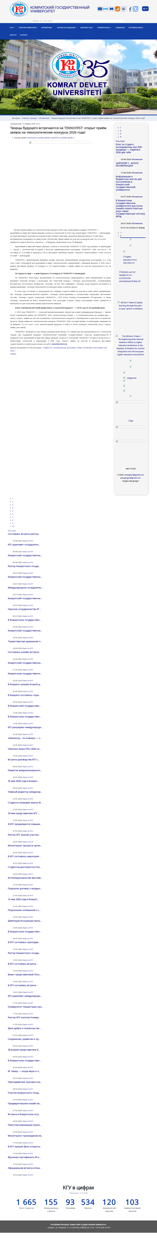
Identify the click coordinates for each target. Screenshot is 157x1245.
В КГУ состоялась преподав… (24, 942)
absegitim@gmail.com (134, 474)
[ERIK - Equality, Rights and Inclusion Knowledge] (131, 367)
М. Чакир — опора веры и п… (24, 1071)
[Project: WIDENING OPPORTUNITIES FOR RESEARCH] (131, 360)
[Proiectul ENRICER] (131, 251)
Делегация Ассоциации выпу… (25, 920)
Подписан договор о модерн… (25, 888)
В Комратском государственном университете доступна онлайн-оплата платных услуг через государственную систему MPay (130, 208)
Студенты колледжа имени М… (25, 802)
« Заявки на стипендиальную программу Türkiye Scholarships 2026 (69, 347)
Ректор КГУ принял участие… (24, 834)
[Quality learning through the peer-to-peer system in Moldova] (131, 314)
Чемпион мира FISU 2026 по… (24, 748)
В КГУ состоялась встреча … (23, 963)
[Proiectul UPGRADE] (131, 245)
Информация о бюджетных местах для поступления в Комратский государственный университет (129, 183)
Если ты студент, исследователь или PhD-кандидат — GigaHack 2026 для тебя (129, 148)
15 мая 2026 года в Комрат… (23, 899)
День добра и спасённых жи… (24, 1028)
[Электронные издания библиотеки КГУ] (112, 11)
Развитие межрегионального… (25, 770)
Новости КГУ (27, 541)
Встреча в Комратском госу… (24, 1114)
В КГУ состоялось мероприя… (24, 856)
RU (144, 8)
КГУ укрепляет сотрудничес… (24, 544)
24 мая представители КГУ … (24, 813)
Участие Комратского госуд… (24, 1092)
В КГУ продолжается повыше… (25, 824)
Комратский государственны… (25, 555)
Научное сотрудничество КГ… (24, 609)
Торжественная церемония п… (25, 641)
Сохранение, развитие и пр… (24, 1039)
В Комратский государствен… (24, 705)
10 (13, 526)
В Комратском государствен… (24, 619)
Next (122, 141)
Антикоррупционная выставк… (25, 877)
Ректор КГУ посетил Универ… (24, 1017)
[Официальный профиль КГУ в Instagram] (136, 11)
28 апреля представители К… (24, 1049)
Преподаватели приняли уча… (25, 1081)
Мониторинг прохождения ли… (25, 1135)
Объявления (136, 159)
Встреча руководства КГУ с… (23, 759)
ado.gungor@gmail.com (130, 478)
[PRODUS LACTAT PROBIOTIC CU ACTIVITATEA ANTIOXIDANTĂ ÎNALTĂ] (131, 283)
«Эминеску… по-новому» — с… (25, 738)
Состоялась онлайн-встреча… (24, 652)
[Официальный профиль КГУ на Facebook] (130, 11)
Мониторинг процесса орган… (25, 845)
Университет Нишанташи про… (25, 1006)
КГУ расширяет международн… (25, 727)
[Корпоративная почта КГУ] (100, 11)
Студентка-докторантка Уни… (24, 867)
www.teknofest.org (59, 344)
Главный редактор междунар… (25, 791)
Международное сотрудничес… (25, 587)
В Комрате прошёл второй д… (24, 684)
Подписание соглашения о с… (24, 910)
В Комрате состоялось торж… (24, 695)
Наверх (13, 354)
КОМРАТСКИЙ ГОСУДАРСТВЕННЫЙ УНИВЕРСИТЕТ (60, 9)
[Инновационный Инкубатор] (106, 11)
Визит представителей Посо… (24, 974)
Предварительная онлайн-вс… (24, 1103)
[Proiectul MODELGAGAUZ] (131, 239)
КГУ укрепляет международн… (25, 995)
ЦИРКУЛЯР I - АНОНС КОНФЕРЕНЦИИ (127, 164)
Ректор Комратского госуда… (24, 566)
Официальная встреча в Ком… (24, 1167)
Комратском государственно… (25, 673)
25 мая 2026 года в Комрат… (23, 780)
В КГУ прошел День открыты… (25, 1146)
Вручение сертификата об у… (24, 1157)
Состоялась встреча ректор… (24, 533)
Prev (118, 141)
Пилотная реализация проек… (24, 1124)
